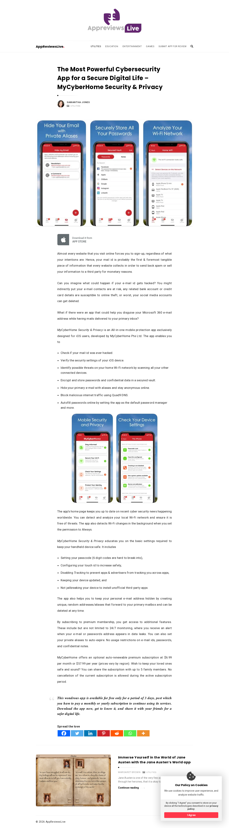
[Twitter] (77, 733)
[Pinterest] (103, 733)
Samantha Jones (78, 102)
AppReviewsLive (49, 46)
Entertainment (132, 46)
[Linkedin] (90, 733)
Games (150, 46)
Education (111, 46)
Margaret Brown (129, 772)
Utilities (96, 46)
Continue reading (128, 787)
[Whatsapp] (130, 733)
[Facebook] (64, 733)
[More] (143, 733)
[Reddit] (117, 733)
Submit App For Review (173, 46)
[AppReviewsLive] (114, 21)
